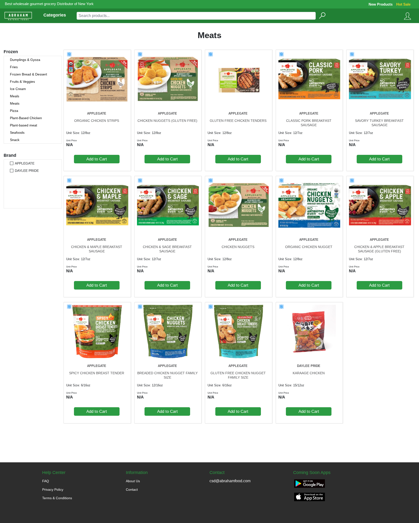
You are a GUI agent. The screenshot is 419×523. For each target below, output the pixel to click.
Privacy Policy (52, 489)
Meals (14, 96)
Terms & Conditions (57, 498)
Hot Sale (403, 4)
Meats (14, 103)
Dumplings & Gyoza (25, 60)
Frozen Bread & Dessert (28, 74)
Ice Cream (18, 89)
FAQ (45, 481)
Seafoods (17, 132)
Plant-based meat (23, 125)
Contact (132, 489)
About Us (133, 481)
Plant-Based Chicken (26, 118)
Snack (14, 140)
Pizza (14, 111)
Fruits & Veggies (22, 81)
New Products (381, 4)
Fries (14, 67)
